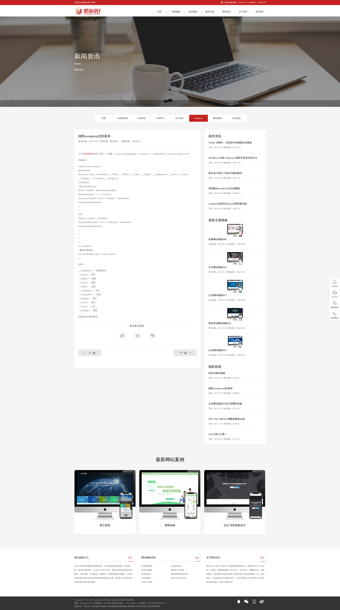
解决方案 (209, 11)
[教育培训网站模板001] (235, 314)
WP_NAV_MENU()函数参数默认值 (227, 419)
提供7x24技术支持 (178, 578)
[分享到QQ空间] (137, 336)
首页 (159, 11)
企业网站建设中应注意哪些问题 (225, 403)
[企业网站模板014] (235, 342)
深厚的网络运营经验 (179, 574)
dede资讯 (141, 118)
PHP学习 (160, 118)
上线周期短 (146, 578)
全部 (103, 118)
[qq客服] (238, 603)
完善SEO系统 (146, 582)
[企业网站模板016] (235, 258)
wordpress (256, 103)
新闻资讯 (226, 11)
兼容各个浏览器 (177, 570)
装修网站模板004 (217, 239)
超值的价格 (146, 574)
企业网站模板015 (217, 295)
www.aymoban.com (132, 603)
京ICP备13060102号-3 (156, 603)
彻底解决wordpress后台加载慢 (224, 188)
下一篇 (185, 352)
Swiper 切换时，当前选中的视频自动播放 (230, 142)
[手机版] (254, 603)
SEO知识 (179, 118)
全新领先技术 (176, 566)
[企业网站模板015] (235, 286)
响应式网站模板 (217, 373)
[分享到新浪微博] (122, 336)
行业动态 (236, 118)
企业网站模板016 (217, 267)
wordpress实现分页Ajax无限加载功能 (228, 203)
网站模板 (176, 11)
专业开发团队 (146, 570)
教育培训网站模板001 (220, 323)
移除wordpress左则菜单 (221, 388)
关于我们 (243, 11)
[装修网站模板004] (235, 230)
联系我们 (260, 11)
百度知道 (89, 154)
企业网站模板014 (217, 350)
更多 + (131, 558)
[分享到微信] (152, 336)
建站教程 (217, 118)
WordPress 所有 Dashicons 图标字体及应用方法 (233, 158)
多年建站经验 (146, 566)
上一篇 (90, 352)
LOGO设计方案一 (218, 434)
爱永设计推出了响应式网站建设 (225, 173)
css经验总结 (122, 118)
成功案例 (193, 11)
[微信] (246, 603)
